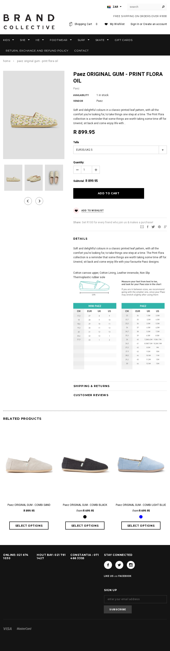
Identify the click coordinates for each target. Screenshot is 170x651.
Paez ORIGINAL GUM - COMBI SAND (29, 505)
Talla (76, 142)
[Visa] (7, 628)
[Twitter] (153, 226)
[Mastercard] (24, 628)
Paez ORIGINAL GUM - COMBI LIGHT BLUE (141, 505)
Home (6, 61)
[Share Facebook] (147, 226)
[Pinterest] (159, 226)
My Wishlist (117, 24)
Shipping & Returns (91, 386)
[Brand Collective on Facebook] (108, 565)
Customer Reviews (90, 395)
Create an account (155, 24)
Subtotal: (78, 181)
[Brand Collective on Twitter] (119, 565)
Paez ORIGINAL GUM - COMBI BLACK (85, 505)
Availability (81, 95)
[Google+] (165, 226)
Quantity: (78, 162)
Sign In (135, 24)
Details (80, 238)
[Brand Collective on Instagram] (131, 565)
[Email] (142, 226)
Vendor (78, 101)
